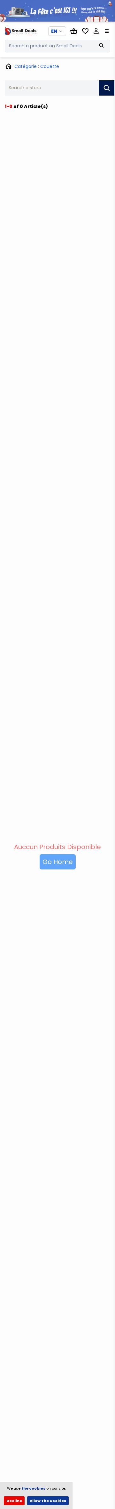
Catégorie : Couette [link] (36, 66)
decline (14, 1500)
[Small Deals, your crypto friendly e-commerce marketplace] (17, 31)
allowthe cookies (48, 1500)
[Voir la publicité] (57, 11)
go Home (57, 861)
